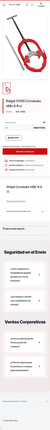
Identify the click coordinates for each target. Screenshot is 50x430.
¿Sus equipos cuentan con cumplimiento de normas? (20, 300)
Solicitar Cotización (25, 151)
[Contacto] (32, 5)
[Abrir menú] (4, 5)
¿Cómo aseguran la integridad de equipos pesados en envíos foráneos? (20, 274)
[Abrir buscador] (27, 4)
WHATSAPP (14, 138)
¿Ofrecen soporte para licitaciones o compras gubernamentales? (21, 366)
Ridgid (9, 112)
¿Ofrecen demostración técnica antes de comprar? (21, 342)
